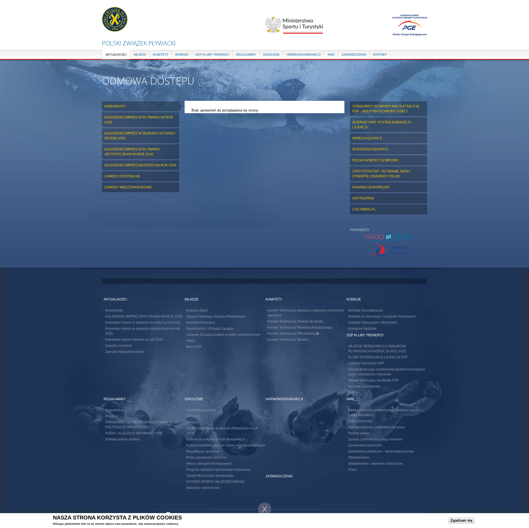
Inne (331, 54)
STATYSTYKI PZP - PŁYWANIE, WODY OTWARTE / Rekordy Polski (381, 173)
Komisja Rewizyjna (200, 322)
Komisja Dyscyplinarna (365, 310)
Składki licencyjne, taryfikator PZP (373, 380)
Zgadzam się (461, 520)
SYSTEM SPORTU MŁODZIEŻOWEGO (215, 482)
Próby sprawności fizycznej (206, 457)
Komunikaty (115, 106)
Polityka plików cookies (122, 439)
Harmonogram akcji (304, 54)
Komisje (181, 54)
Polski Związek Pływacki (139, 43)
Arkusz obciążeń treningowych (209, 463)
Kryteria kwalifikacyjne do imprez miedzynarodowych (225, 445)
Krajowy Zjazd (196, 310)
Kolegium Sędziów (362, 329)
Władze (140, 54)
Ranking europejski (370, 187)
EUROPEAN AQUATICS (370, 149)
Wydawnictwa (358, 457)
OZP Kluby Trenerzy (212, 54)
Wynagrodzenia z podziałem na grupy (376, 427)
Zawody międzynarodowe (128, 187)
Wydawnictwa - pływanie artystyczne (375, 463)
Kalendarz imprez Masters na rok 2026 (140, 165)
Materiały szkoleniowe (203, 488)
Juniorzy (192, 422)
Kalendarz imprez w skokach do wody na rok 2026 (140, 135)
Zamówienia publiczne (365, 445)
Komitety (160, 54)
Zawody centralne (122, 176)
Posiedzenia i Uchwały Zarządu (210, 329)
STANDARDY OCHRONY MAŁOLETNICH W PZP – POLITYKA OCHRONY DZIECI (385, 108)
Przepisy (111, 416)
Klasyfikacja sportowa (202, 451)
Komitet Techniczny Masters (288, 340)
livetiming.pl (364, 209)
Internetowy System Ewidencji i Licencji (382, 124)
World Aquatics (367, 138)
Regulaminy (246, 54)
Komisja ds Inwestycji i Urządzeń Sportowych (382, 316)
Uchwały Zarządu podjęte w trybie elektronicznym (223, 335)
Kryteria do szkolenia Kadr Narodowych (215, 439)
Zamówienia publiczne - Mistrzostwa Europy (381, 451)
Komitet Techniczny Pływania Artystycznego (299, 327)
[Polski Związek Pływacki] (115, 29)
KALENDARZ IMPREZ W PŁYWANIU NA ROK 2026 (138, 119)
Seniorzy (192, 416)
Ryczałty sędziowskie (364, 386)
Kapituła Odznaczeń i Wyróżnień (372, 322)
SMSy (352, 392)
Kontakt (380, 54)
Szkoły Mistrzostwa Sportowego (210, 476)
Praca (352, 470)
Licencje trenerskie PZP (366, 363)
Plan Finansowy (360, 421)
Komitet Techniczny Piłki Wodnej (293, 333)
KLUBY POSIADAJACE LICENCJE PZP (377, 357)
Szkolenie (271, 54)
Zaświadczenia (354, 54)
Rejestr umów (358, 433)
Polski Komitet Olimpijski (375, 160)
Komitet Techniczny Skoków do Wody (295, 321)
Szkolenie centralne (201, 410)
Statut (190, 341)
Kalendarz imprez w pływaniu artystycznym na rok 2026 (132, 151)
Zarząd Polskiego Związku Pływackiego (215, 316)
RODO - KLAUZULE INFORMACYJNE (133, 433)
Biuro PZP (193, 347)
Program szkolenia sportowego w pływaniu (218, 470)
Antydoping (363, 198)
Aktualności (116, 54)
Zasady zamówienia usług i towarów (375, 439)
